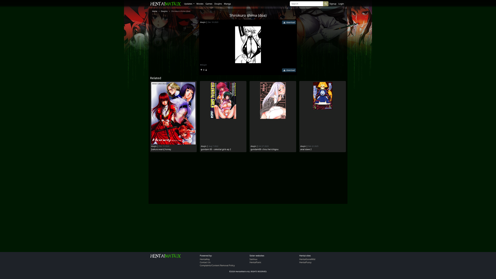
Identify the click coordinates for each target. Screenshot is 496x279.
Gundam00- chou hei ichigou (264, 149)
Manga (227, 3)
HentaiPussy (305, 262)
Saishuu (253, 259)
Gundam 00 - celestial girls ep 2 (216, 149)
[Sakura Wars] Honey (161, 149)
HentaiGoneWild (307, 259)
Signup (333, 3)
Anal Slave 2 (306, 149)
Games (209, 3)
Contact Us (205, 262)
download (290, 22)
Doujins (218, 3)
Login (341, 3)
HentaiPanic (255, 262)
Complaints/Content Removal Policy (217, 265)
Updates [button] (188, 3)
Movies (199, 3)
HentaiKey (205, 259)
